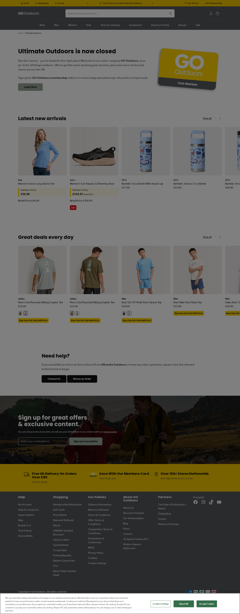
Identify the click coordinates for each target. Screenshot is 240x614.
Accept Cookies (206, 604)
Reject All (183, 604)
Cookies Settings (161, 604)
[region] (120, 603)
